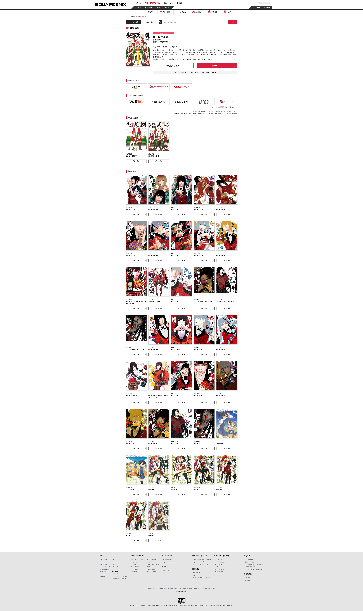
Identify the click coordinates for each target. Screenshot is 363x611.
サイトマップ (197, 588)
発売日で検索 (149, 22)
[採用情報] (267, 7)
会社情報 (247, 577)
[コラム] (167, 7)
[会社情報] (257, 7)
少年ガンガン (134, 562)
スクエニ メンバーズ (198, 562)
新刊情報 (133, 16)
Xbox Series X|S (104, 571)
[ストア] (138, 7)
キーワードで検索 (133, 22)
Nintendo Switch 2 (105, 566)
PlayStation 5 (103, 562)
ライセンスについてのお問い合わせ (254, 569)
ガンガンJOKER (135, 566)
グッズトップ (166, 570)
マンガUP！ (150, 562)
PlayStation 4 (103, 564)
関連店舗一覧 (196, 573)
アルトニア (196, 575)
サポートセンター (187, 588)
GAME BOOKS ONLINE (153, 564)
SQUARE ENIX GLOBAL (208, 588)
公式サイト (216, 66)
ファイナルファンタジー (221, 562)
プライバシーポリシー (175, 588)
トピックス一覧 (249, 559)
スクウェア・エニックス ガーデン (201, 577)
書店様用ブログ (152, 588)
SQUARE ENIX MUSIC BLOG (170, 562)
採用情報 (247, 580)
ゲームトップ (103, 559)
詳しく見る (136, 161)
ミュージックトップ (168, 559)
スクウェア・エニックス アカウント (202, 564)
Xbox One (102, 574)
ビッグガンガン (134, 571)
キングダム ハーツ (220, 564)
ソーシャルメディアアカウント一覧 (254, 564)
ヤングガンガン (134, 569)
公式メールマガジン (250, 566)
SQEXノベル (150, 566)
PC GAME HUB (219, 571)
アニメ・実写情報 (151, 571)
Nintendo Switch (104, 569)
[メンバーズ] (148, 7)
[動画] (158, 7)
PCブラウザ (115, 564)
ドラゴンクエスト (219, 559)
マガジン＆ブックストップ (137, 559)
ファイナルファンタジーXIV (119, 576)
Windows (102, 576)
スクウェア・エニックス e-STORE (202, 559)
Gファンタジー (134, 564)
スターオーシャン (219, 569)
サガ (216, 566)
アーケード (115, 566)
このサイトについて (162, 588)
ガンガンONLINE (151, 559)
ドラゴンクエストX (117, 574)
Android (114, 562)
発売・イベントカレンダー (252, 562)
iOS (113, 559)
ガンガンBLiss (151, 569)
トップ (127, 16)
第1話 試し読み (172, 66)
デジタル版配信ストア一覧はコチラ (226, 107)
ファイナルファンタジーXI (119, 578)
